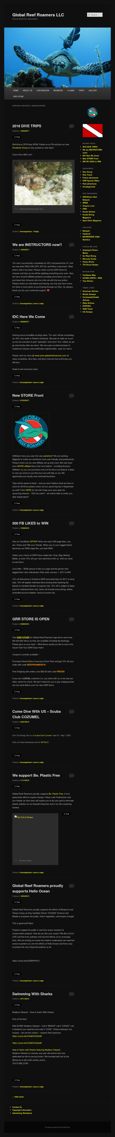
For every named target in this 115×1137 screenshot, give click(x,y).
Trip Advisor (88, 281)
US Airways (88, 311)
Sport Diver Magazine (92, 220)
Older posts (18, 1096)
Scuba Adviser (89, 211)
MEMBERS (58, 90)
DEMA (85, 202)
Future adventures (90, 177)
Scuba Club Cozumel (43, 735)
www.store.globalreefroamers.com (50, 355)
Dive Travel (87, 174)
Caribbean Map (89, 275)
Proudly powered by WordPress (57, 1127)
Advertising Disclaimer (22, 1113)
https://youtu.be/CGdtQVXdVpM (27, 1036)
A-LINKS (70, 90)
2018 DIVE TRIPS (26, 125)
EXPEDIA (87, 306)
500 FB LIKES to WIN (30, 523)
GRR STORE (18, 96)
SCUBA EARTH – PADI (92, 278)
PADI (85, 208)
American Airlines (90, 291)
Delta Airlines (88, 303)
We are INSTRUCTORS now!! (37, 244)
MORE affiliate (24, 466)
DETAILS (45, 742)
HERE (28, 489)
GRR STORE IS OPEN (30, 618)
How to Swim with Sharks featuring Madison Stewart (36, 1049)
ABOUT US (27, 90)
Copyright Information (22, 1110)
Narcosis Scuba (89, 258)
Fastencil (86, 233)
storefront (47, 455)
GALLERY (93, 90)
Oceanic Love (88, 205)
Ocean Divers (88, 261)
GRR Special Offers (91, 180)
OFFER (33, 541)
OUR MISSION (43, 90)
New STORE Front (27, 395)
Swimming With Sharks (32, 993)
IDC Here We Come (28, 316)
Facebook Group (20, 147)
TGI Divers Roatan (90, 264)
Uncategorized (26, 231)
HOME (16, 90)
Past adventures (89, 183)
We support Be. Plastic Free (36, 775)
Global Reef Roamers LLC (38, 15)
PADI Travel (88, 308)
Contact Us (17, 1107)
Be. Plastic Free (56, 793)
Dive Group (87, 171)
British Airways (89, 294)
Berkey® (86, 230)
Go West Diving (89, 256)
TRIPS (81, 90)
